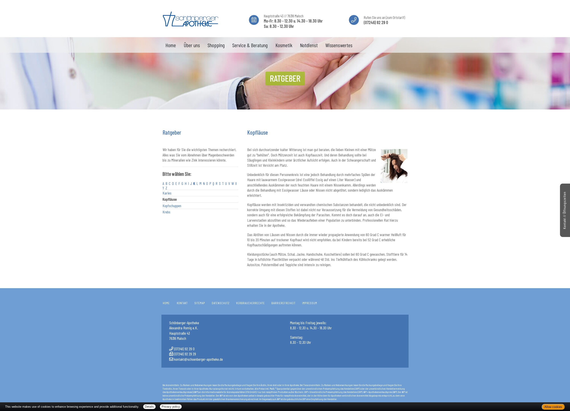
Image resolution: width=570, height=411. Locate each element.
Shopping (216, 45)
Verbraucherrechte (250, 303)
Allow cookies (553, 407)
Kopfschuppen (172, 205)
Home (170, 45)
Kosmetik (283, 45)
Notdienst (309, 45)
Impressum (309, 303)
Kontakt (182, 303)
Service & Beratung (250, 45)
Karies (167, 192)
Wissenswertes (338, 45)
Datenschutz (221, 303)
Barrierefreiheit (283, 303)
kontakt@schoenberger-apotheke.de (198, 359)
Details (149, 406)
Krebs (166, 211)
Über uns (192, 45)
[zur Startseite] (190, 17)
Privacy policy (171, 406)
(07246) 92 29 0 (184, 348)
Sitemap (199, 303)
